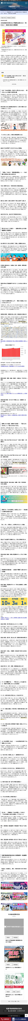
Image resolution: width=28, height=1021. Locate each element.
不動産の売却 (3, 17)
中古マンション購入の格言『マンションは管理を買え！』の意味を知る (14, 394)
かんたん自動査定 (20, 1019)
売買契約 (13, 17)
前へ (9, 1001)
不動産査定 (9, 17)
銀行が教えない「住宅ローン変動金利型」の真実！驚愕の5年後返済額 (14, 415)
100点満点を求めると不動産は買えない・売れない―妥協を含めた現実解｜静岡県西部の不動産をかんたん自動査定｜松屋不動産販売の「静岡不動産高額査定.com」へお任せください (9, 3)
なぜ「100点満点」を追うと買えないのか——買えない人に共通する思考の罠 (15, 76)
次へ (18, 1001)
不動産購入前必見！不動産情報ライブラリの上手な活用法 (12, 366)
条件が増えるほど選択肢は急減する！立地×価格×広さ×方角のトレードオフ (14, 80)
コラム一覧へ (14, 1001)
